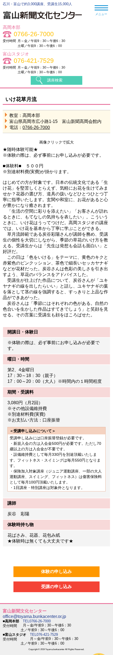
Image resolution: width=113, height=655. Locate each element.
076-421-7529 (34, 61)
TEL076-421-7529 (44, 634)
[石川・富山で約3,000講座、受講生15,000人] (46, 20)
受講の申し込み (56, 586)
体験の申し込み (56, 571)
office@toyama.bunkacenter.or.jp (34, 616)
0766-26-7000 (34, 34)
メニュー (101, 14)
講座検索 (55, 80)
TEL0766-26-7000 (37, 621)
